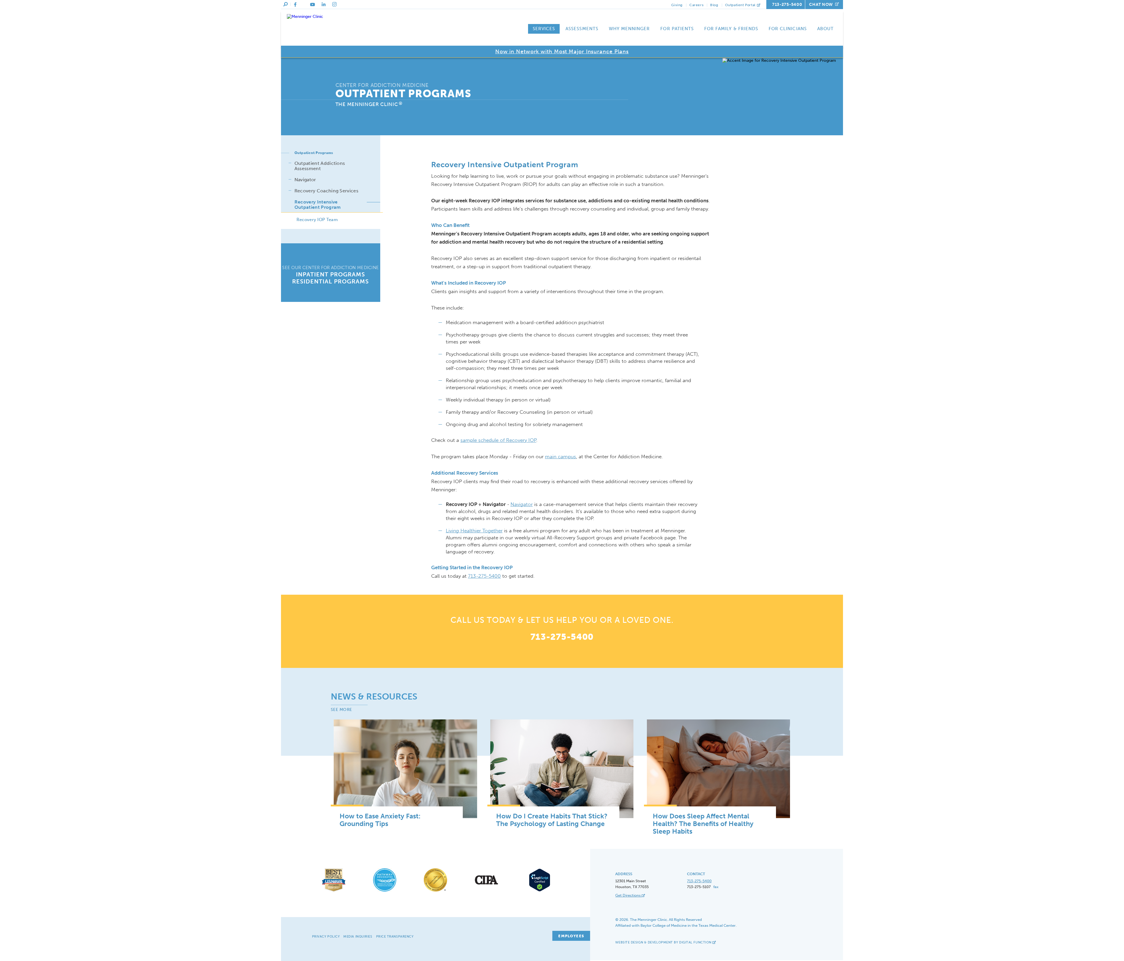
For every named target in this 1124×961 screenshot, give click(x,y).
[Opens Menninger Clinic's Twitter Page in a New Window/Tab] (303, 4)
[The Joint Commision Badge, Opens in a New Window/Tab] (435, 892)
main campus (560, 456)
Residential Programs (330, 281)
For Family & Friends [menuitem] (731, 28)
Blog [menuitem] (714, 5)
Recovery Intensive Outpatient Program (317, 204)
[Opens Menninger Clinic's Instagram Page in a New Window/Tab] (334, 4)
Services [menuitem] (544, 28)
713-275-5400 (787, 4)
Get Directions (628, 895)
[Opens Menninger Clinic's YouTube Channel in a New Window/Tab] (312, 4)
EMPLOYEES (571, 936)
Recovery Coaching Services (326, 191)
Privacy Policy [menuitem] (326, 936)
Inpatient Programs (330, 274)
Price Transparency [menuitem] (395, 936)
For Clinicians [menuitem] (788, 28)
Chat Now (821, 4)
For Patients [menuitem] (677, 28)
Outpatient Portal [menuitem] (741, 5)
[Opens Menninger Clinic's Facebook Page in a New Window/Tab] (295, 4)
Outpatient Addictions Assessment (319, 165)
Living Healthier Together (474, 530)
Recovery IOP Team (317, 219)
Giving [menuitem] (677, 5)
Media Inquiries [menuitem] (357, 936)
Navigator (521, 504)
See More (341, 709)
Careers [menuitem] (696, 5)
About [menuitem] (825, 28)
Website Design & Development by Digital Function (663, 942)
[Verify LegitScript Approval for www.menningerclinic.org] (537, 890)
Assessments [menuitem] (582, 28)
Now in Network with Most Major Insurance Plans (562, 51)
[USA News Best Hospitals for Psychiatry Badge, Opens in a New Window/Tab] (333, 892)
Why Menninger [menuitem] (629, 28)
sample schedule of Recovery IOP (498, 440)
